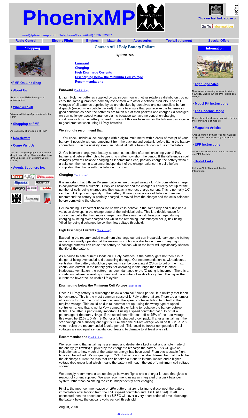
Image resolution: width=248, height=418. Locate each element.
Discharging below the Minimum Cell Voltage (109, 77)
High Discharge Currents (93, 72)
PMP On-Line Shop (26, 83)
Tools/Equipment (179, 40)
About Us (20, 90)
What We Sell (23, 107)
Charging (82, 68)
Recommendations (89, 81)
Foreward (82, 63)
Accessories (142, 40)
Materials (114, 40)
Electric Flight (62, 40)
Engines (92, 40)
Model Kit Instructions (211, 103)
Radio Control (26, 40)
